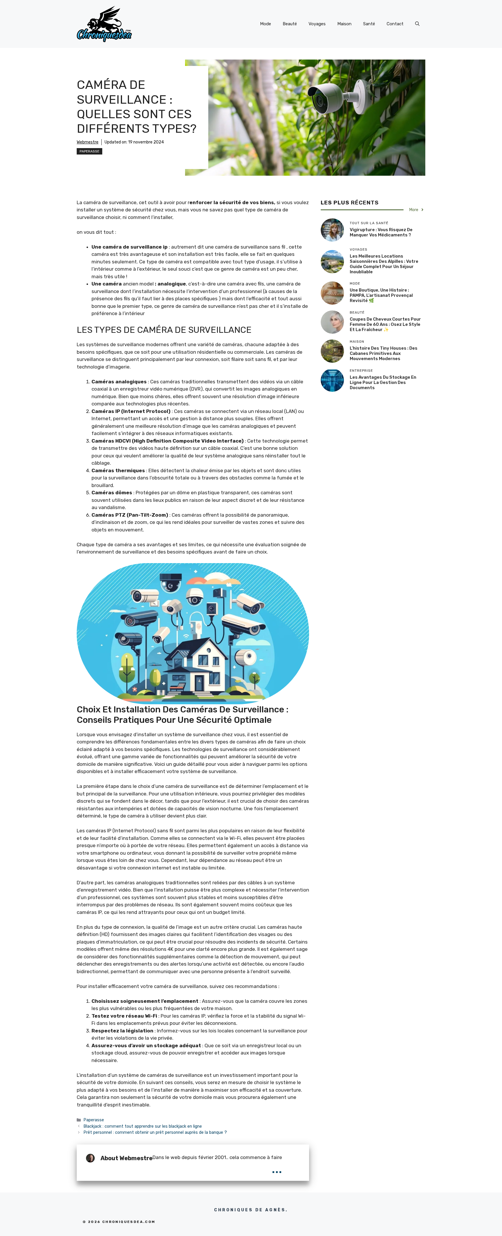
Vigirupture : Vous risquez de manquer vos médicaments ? (381, 232)
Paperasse (89, 151)
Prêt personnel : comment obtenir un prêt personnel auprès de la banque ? (155, 1132)
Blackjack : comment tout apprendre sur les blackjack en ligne (142, 1126)
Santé (369, 23)
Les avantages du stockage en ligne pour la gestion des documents (383, 382)
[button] (417, 24)
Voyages (317, 23)
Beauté (290, 23)
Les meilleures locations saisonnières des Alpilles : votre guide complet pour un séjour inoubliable (384, 263)
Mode (265, 23)
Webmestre (87, 142)
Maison (344, 23)
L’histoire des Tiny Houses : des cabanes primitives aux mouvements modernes (383, 353)
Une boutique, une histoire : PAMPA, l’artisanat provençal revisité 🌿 (381, 295)
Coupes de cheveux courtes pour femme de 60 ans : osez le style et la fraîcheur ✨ (385, 324)
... (277, 1168)
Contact (395, 23)
